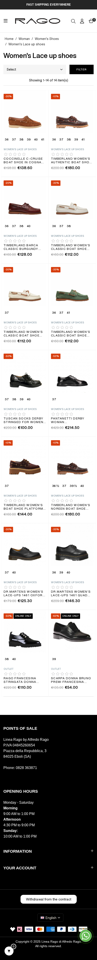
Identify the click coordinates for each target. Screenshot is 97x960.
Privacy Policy (13, 957)
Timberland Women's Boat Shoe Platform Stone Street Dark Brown (23, 507)
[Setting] (82, 21)
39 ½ (73, 486)
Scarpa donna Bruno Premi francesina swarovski (71, 680)
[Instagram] (15, 777)
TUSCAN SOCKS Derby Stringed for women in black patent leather (23, 421)
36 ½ (55, 486)
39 (29, 139)
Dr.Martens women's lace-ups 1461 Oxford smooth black (24, 594)
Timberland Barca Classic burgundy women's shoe (21, 247)
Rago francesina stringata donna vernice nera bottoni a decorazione (24, 680)
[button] (48, 899)
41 (42, 139)
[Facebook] (5, 777)
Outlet (9, 669)
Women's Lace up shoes (20, 149)
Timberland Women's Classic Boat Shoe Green (70, 334)
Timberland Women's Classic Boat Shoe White (70, 247)
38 (21, 139)
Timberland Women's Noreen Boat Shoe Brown (70, 507)
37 (14, 139)
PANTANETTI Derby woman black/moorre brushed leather (68, 421)
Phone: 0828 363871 (20, 768)
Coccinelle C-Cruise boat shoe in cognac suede (24, 161)
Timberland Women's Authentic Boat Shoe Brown (71, 161)
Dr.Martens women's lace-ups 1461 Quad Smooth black (71, 594)
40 (36, 139)
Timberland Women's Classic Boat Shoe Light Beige (23, 334)
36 (7, 139)
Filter (81, 69)
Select (11, 69)
